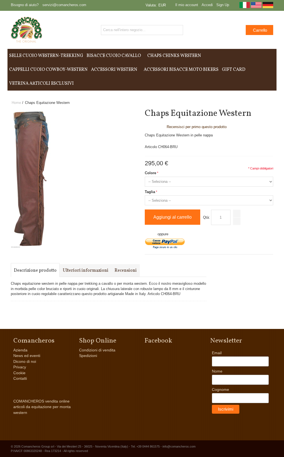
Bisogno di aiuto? (25, 5)
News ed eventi (26, 355)
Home (16, 103)
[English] (256, 7)
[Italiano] (244, 7)
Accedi (207, 5)
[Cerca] (178, 30)
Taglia (150, 192)
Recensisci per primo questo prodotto (197, 127)
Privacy (19, 367)
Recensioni (126, 271)
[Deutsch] (268, 7)
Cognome (220, 389)
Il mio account (186, 5)
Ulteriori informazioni (85, 271)
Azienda (20, 350)
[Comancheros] (26, 29)
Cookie (19, 373)
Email (217, 353)
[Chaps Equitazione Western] (31, 111)
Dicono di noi (24, 361)
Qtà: (206, 217)
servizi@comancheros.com (64, 5)
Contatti (20, 378)
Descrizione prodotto (35, 271)
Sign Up (222, 5)
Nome (217, 371)
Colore (150, 173)
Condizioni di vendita (97, 350)
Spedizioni (88, 355)
